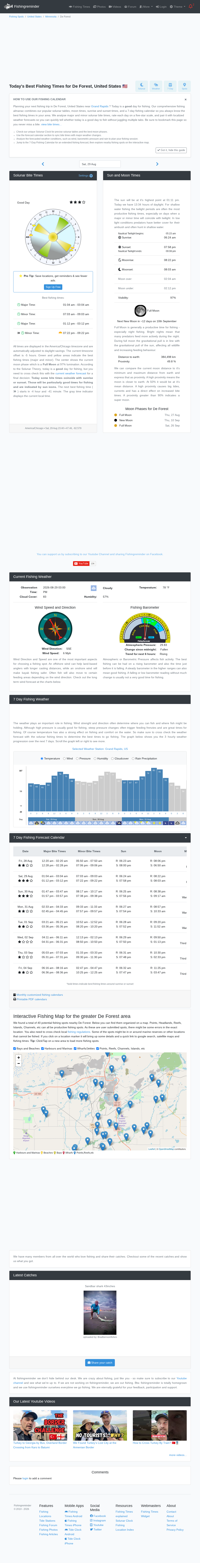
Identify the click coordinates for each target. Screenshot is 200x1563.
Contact (171, 1511)
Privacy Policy (175, 1529)
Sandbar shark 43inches (100, 1286)
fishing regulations (79, 1031)
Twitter (97, 1529)
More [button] (146, 6)
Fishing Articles (48, 1534)
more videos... (178, 1455)
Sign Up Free (53, 287)
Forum (131, 6)
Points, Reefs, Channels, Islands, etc (122, 1048)
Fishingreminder (26, 6)
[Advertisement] (100, 48)
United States (34, 16)
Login (163, 6)
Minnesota (50, 16)
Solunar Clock (124, 1520)
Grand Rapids (99, 106)
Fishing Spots (16, 16)
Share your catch (101, 1362)
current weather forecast (70, 373)
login (25, 1478)
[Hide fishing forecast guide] (186, 100)
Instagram (99, 1520)
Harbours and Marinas (58, 1048)
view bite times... (51, 124)
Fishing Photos (48, 1529)
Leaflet (151, 1148)
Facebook (99, 1516)
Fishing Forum (48, 1525)
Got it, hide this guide (173, 150)
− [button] (18, 1063)
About (170, 1516)
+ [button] (18, 1057)
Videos (116, 6)
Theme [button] (178, 6)
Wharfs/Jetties (86, 1048)
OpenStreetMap (166, 1148)
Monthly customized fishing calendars (40, 994)
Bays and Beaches (28, 1048)
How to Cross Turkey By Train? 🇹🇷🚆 (156, 1442)
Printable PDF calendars (32, 999)
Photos (101, 6)
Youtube (98, 1525)
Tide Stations (47, 1520)
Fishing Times (81, 6)
